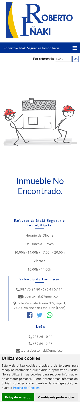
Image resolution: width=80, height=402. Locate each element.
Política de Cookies (26, 387)
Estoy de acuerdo (18, 397)
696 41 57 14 (53, 289)
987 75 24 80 (30, 289)
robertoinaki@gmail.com (42, 296)
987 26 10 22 (42, 336)
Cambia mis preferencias (56, 397)
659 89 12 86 (42, 343)
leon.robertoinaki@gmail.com (43, 350)
